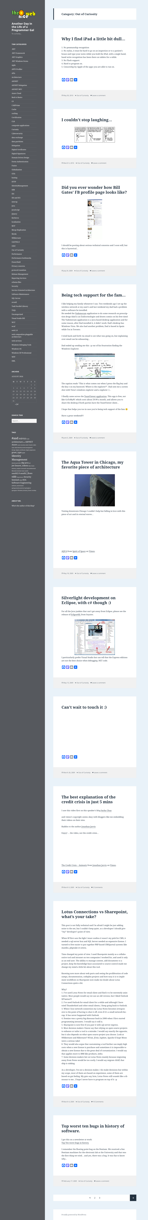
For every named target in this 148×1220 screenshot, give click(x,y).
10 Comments (98, 1102)
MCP (13, 226)
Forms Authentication (20, 162)
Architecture (17, 77)
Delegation (16, 145)
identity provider (16, 463)
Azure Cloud (16, 93)
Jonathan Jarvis (100, 865)
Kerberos (15, 218)
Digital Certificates (19, 149)
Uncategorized (17, 314)
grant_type (17, 452)
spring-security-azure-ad (18, 488)
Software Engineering (21, 482)
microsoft (23, 468)
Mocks (14, 234)
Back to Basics (17, 97)
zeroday (34, 490)
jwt (30, 463)
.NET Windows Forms (20, 61)
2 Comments (98, 887)
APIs (13, 73)
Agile (14, 65)
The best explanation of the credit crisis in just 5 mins (89, 799)
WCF (13, 322)
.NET (13, 49)
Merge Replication (19, 230)
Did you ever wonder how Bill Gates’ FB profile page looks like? (94, 190)
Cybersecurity (17, 133)
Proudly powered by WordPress (74, 1215)
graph (23, 452)
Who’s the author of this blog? (23, 506)
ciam (13, 447)
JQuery (14, 214)
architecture (17, 442)
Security (15, 286)
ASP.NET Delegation (19, 85)
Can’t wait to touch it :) (84, 707)
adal (28, 439)
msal (23, 471)
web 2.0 (15, 330)
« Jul (16, 404)
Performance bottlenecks (21, 258)
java (27, 462)
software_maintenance (18, 485)
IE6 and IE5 (16, 198)
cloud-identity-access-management (24, 447)
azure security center (23, 445)
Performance (17, 254)
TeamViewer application (95, 396)
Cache (14, 109)
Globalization (17, 170)
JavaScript (16, 210)
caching (15, 113)
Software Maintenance (20, 294)
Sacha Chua (106, 810)
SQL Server (16, 298)
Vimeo (92, 551)
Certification (16, 117)
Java (13, 206)
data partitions (17, 141)
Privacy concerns (18, 266)
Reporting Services (19, 278)
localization (16, 222)
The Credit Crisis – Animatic (74, 865)
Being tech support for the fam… (94, 295)
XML (13, 361)
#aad (15, 438)
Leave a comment (99, 95)
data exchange (17, 137)
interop (14, 202)
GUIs (13, 174)
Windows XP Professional (21, 353)
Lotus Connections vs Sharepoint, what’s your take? (95, 914)
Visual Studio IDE (18, 318)
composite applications (20, 125)
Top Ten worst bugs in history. (75, 1142)
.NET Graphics (17, 57)
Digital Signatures (18, 153)
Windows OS (16, 349)
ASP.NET (15, 81)
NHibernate (16, 238)
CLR (13, 121)
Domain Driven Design (20, 157)
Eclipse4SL (76, 614)
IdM (13, 190)
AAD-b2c (23, 438)
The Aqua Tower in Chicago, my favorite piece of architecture (93, 464)
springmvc (14, 490)
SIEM (20, 480)
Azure (14, 444)
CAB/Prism (16, 105)
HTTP (14, 182)
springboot (28, 488)
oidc (14, 476)
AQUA (64, 551)
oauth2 (26, 471)
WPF (13, 357)
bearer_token (32, 445)
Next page (133, 1198)
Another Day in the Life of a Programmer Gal (23, 27)
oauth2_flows (26, 473)
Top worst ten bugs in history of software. (93, 1128)
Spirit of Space (79, 551)
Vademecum (80, 313)
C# (13, 101)
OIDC (14, 246)
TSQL (14, 310)
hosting (14, 178)
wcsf (13, 326)
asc (24, 442)
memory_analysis (16, 468)
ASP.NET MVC (17, 89)
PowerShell (16, 262)
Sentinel (15, 480)
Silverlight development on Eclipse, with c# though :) (89, 600)
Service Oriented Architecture (23, 290)
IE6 (13, 194)
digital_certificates (21, 450)
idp (22, 462)
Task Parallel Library (20, 306)
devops (13, 450)
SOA (24, 480)
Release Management (20, 274)
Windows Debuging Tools (21, 345)
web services (17, 341)
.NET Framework (18, 53)
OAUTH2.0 (16, 242)
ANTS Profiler (17, 69)
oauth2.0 (16, 473)
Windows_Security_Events (25, 490)
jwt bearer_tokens (20, 465)
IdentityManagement (20, 186)
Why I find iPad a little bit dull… (93, 38)
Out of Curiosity (18, 250)
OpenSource (20, 477)
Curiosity (15, 129)
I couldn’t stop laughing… (87, 119)
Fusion (14, 166)
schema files (16, 282)
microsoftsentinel (31, 468)
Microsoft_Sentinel (16, 471)
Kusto (32, 466)
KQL (30, 466)
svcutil (14, 302)
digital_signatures (30, 450)
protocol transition (19, 270)
